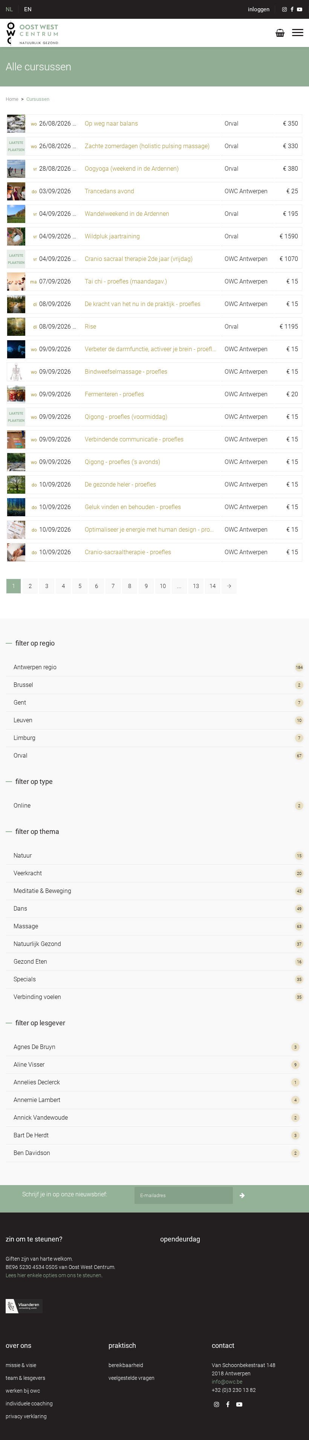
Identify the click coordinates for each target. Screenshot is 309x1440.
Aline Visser (29, 1064)
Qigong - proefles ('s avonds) (122, 461)
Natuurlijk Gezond (37, 943)
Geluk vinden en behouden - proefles (133, 507)
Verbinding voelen (37, 996)
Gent (20, 702)
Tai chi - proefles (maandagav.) (126, 281)
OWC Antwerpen (246, 191)
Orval (232, 123)
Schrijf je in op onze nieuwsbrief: (64, 1194)
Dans (20, 908)
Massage (26, 926)
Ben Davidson (32, 1153)
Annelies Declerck (37, 1082)
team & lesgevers (25, 1378)
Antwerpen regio (35, 667)
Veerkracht (28, 873)
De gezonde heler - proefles (120, 484)
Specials (25, 979)
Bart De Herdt (31, 1135)
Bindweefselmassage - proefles (126, 371)
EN (28, 9)
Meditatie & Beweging (42, 890)
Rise (90, 326)
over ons (18, 1345)
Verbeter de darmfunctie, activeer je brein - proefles (151, 349)
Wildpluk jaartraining (112, 236)
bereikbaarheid (126, 1365)
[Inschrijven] (242, 1195)
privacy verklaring (26, 1416)
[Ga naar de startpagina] (33, 33)
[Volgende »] (229, 586)
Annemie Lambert (37, 1099)
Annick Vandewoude (41, 1117)
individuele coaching (29, 1404)
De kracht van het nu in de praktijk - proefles (142, 304)
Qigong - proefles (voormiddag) (126, 416)
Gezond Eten (30, 961)
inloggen (258, 9)
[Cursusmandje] (280, 34)
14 (213, 586)
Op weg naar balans (111, 123)
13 (196, 586)
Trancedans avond (109, 191)
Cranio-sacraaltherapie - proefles (128, 552)
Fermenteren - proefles (114, 394)
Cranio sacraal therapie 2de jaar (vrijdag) (139, 258)
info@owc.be (227, 1382)
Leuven (23, 720)
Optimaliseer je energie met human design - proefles (153, 529)
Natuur (23, 855)
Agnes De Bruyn (34, 1046)
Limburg (24, 737)
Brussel (23, 684)
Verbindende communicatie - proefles (134, 439)
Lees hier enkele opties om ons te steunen (53, 1275)
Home (12, 99)
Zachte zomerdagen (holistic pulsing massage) (147, 146)
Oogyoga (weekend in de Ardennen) (132, 168)
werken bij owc (23, 1391)
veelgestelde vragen (131, 1378)
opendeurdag (180, 1239)
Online (22, 805)
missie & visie (21, 1365)
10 (163, 586)
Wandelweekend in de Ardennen (127, 213)
